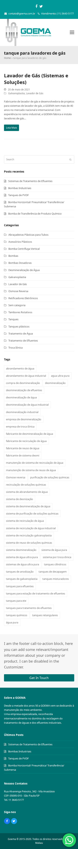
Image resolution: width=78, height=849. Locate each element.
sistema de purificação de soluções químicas (32, 513)
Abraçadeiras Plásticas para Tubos (28, 234)
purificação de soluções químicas (49, 477)
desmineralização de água (21, 397)
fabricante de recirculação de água (26, 441)
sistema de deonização (19, 499)
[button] (72, 32)
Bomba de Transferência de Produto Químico (35, 213)
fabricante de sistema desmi (22, 455)
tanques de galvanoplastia (21, 579)
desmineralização (55, 383)
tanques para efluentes (20, 586)
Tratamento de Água (20, 333)
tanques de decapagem (53, 571)
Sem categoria (16, 305)
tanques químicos (16, 615)
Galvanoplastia (16, 93)
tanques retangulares (45, 615)
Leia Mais (11, 127)
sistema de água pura (54, 550)
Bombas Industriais (19, 188)
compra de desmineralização (23, 383)
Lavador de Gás (34, 93)
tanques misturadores (55, 579)
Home (7, 58)
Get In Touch (39, 678)
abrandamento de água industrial (26, 375)
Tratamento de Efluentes (23, 340)
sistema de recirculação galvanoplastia (29, 535)
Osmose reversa (15, 477)
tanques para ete (16, 600)
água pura (12, 622)
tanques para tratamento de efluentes (29, 608)
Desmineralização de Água (24, 270)
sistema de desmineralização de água (28, 506)
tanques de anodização (20, 571)
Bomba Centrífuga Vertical (24, 249)
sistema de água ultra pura (22, 557)
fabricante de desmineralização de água (29, 434)
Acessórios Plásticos (20, 241)
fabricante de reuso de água (22, 448)
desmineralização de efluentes (24, 390)
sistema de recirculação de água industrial (31, 528)
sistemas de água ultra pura (22, 564)
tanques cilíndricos (55, 564)
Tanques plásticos (18, 326)
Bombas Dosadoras (20, 263)
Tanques (13, 319)
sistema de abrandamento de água (27, 492)
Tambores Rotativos (20, 312)
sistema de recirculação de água (25, 521)
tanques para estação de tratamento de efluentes (35, 593)
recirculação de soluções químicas (26, 484)
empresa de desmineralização (23, 419)
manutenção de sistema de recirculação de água (34, 462)
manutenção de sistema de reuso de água (31, 470)
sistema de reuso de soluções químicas (29, 542)
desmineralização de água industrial (27, 404)
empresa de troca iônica (20, 426)
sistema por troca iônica (57, 557)
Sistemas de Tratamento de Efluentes (30, 181)
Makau (39, 843)
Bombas (13, 256)
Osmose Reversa (18, 291)
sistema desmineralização (21, 550)
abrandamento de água (20, 368)
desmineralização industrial (22, 412)
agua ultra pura (60, 375)
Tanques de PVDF (18, 195)
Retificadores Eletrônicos (23, 298)
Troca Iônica (15, 347)
